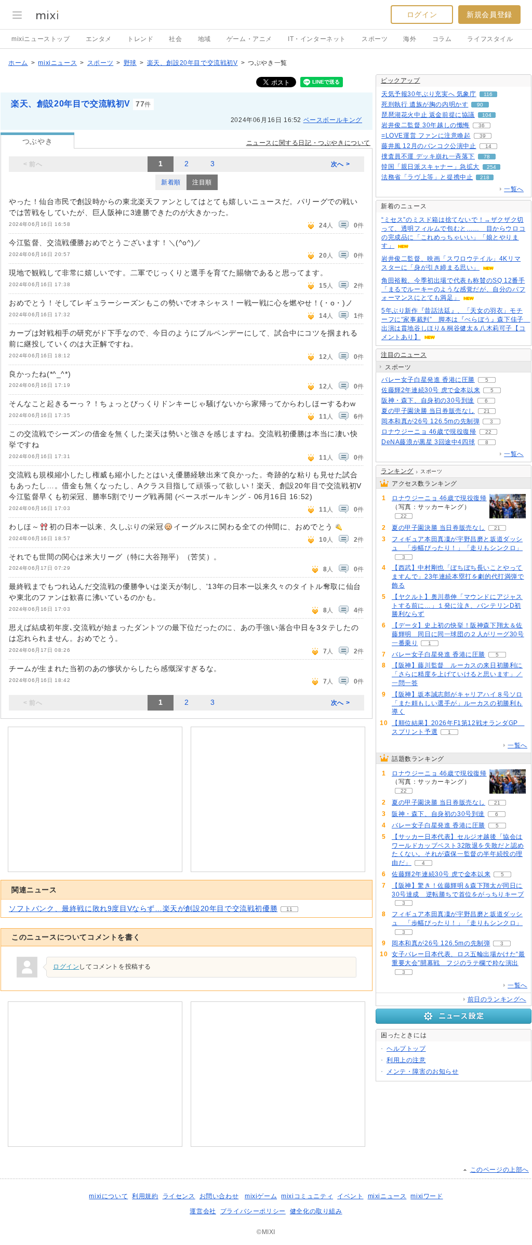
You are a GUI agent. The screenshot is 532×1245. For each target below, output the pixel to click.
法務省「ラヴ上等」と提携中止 (427, 177)
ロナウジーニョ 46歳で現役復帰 (428, 431)
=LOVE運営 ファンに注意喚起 (426, 135)
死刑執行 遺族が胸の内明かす (424, 104)
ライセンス (179, 1196)
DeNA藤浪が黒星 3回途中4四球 (428, 442)
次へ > (340, 164)
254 (491, 167)
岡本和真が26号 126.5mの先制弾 (430, 421)
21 (487, 411)
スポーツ (375, 39)
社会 (175, 39)
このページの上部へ (499, 1169)
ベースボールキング (332, 120)
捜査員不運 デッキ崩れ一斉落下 (428, 156)
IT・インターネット (317, 39)
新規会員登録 (489, 14)
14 (488, 146)
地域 (204, 39)
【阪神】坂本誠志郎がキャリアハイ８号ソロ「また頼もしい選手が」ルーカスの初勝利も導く (457, 703)
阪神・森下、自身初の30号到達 (427, 400)
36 (481, 125)
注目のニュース (404, 354)
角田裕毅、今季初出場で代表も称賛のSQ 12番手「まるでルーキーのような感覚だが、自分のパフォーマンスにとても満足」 (453, 289)
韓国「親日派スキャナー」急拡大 (430, 166)
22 (488, 432)
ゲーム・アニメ (249, 39)
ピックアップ (400, 80)
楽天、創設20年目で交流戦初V (192, 62)
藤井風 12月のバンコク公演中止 (428, 146)
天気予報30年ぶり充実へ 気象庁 (428, 94)
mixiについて (108, 1196)
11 (289, 909)
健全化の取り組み (316, 1211)
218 (484, 177)
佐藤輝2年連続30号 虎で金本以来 (430, 390)
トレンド (140, 39)
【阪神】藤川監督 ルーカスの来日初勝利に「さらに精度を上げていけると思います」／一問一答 (457, 674)
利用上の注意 (406, 1060)
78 (487, 156)
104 (486, 115)
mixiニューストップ (40, 39)
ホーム (18, 62)
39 (483, 136)
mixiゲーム (261, 1196)
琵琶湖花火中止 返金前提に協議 (428, 114)
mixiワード (426, 1196)
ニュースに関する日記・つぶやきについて (308, 142)
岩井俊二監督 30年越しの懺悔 (425, 125)
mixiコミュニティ (307, 1196)
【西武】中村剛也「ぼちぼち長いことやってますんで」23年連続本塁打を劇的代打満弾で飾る (458, 576)
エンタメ (99, 39)
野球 (130, 62)
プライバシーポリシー (253, 1211)
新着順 (171, 182)
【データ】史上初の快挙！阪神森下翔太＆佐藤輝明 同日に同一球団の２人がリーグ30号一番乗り (458, 634)
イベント (350, 1196)
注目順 (202, 182)
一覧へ (514, 189)
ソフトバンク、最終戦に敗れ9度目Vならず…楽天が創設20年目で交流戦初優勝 (143, 908)
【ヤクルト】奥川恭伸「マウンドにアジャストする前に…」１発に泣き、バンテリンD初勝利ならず (457, 605)
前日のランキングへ (497, 999)
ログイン (422, 14)
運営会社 (203, 1211)
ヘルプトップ (406, 1048)
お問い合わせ (219, 1196)
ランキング (397, 471)
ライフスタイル (490, 39)
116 (488, 94)
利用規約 (145, 1196)
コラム (442, 39)
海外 (409, 39)
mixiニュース (57, 62)
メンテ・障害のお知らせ (423, 1071)
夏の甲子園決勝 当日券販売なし (428, 410)
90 (480, 105)
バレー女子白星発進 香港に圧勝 (428, 379)
